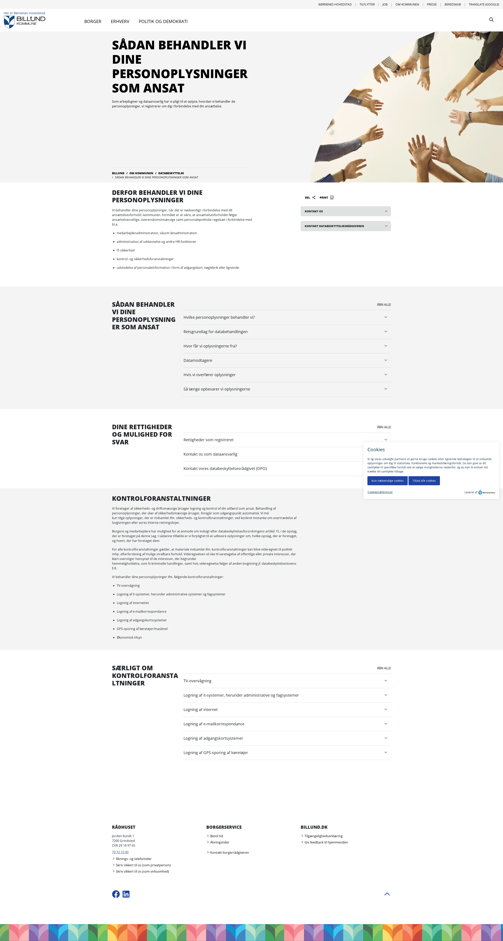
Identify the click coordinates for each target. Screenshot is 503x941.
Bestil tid (216, 836)
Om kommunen (407, 4)
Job (385, 4)
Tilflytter (367, 4)
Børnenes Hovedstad (335, 4)
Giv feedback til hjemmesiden (326, 842)
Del (308, 197)
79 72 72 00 (120, 852)
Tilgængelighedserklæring (323, 836)
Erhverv (120, 21)
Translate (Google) (484, 4)
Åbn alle (384, 304)
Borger (92, 21)
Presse (432, 4)
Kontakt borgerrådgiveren (229, 852)
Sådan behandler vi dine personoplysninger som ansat (156, 177)
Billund (118, 173)
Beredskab (453, 4)
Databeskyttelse (171, 173)
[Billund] (24, 20)
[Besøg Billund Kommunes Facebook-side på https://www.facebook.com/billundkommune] (116, 894)
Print (324, 197)
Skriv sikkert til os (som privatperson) (143, 865)
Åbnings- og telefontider (133, 859)
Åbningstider (219, 842)
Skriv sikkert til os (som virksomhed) (142, 871)
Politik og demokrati (163, 21)
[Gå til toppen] (387, 894)
